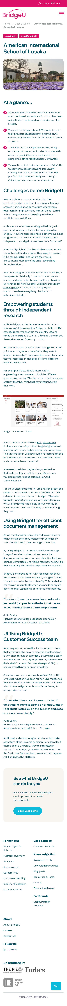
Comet (37, 882)
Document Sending (14, 878)
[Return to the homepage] (14, 13)
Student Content (12, 889)
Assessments (10, 867)
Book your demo (28, 810)
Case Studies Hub (43, 846)
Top (56, 986)
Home (6, 23)
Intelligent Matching (14, 883)
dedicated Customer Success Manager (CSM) (29, 663)
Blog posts (39, 871)
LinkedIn (12, 949)
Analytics (8, 861)
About (7, 919)
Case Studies (22, 23)
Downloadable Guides (45, 865)
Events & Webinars (43, 888)
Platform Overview (14, 855)
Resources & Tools (43, 876)
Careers (7, 930)
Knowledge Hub (42, 860)
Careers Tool (10, 872)
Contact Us (9, 935)
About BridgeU (11, 924)
